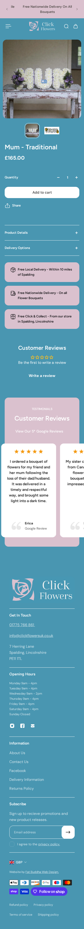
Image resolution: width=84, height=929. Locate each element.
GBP (19, 862)
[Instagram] (12, 726)
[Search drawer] (66, 26)
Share (16, 205)
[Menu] (8, 26)
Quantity (11, 177)
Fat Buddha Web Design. (42, 872)
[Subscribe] (68, 832)
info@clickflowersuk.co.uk (31, 635)
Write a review (42, 375)
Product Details (16, 233)
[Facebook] (22, 726)
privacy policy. (49, 844)
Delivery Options (17, 248)
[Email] (33, 726)
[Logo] (42, 26)
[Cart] (75, 26)
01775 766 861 (22, 624)
